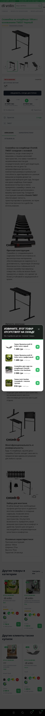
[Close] (39, 329)
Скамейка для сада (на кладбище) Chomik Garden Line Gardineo (23, 368)
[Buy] (38, 347)
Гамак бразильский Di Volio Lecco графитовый (23, 356)
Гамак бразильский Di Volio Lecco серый (23, 345)
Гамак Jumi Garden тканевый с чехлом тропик (22, 381)
